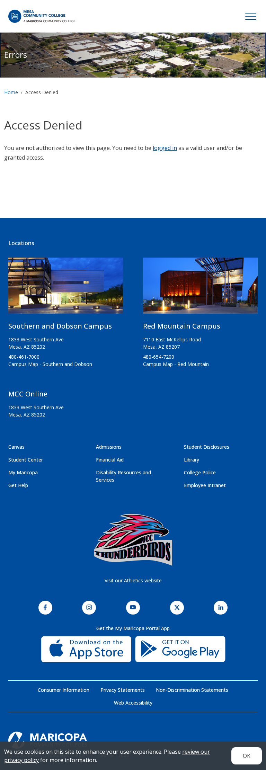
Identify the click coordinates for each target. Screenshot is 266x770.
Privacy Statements (122, 690)
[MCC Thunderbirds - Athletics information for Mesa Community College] (133, 539)
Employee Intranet (205, 485)
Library (191, 459)
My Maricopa (23, 472)
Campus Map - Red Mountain (176, 364)
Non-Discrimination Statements (192, 690)
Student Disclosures (206, 447)
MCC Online (27, 394)
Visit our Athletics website (133, 580)
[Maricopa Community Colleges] (133, 740)
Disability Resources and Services (123, 476)
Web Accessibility (133, 702)
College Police (200, 472)
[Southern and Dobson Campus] (65, 288)
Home (11, 92)
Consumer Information (63, 690)
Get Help (18, 485)
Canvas (16, 447)
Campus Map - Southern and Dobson (50, 364)
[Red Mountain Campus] (200, 288)
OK (246, 756)
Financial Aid (110, 459)
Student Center (25, 459)
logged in (165, 148)
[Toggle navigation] (251, 16)
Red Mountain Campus (181, 326)
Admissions (109, 447)
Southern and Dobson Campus (60, 326)
